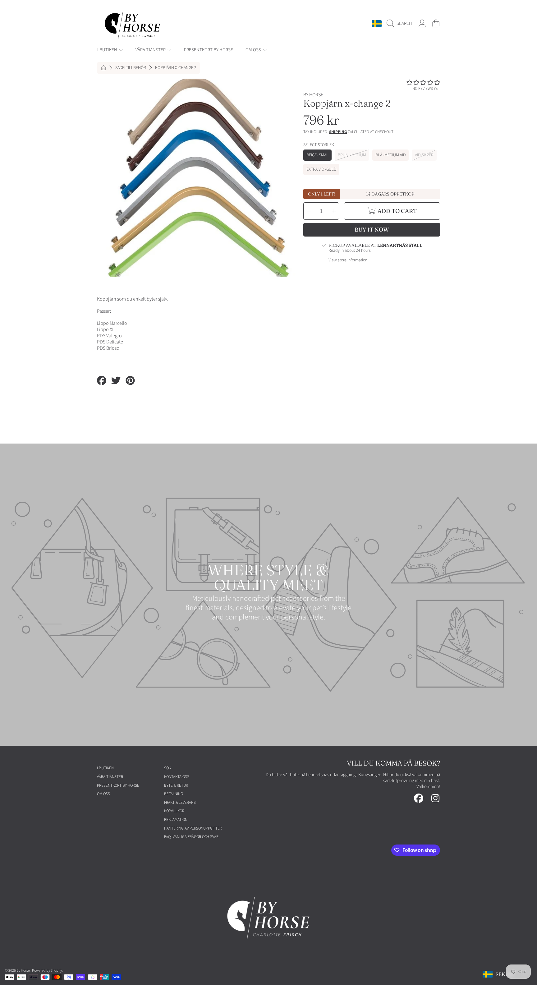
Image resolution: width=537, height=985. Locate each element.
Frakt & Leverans (180, 802)
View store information (347, 260)
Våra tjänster (151, 50)
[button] (401, 23)
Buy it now (372, 229)
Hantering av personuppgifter (193, 828)
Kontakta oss (176, 777)
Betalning (173, 794)
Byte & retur (176, 785)
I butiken (107, 50)
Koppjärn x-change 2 (175, 68)
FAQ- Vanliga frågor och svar (191, 837)
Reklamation (175, 819)
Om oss (254, 50)
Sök (167, 768)
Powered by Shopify (47, 970)
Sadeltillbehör (130, 68)
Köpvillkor (174, 811)
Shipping (338, 132)
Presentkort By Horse (118, 785)
